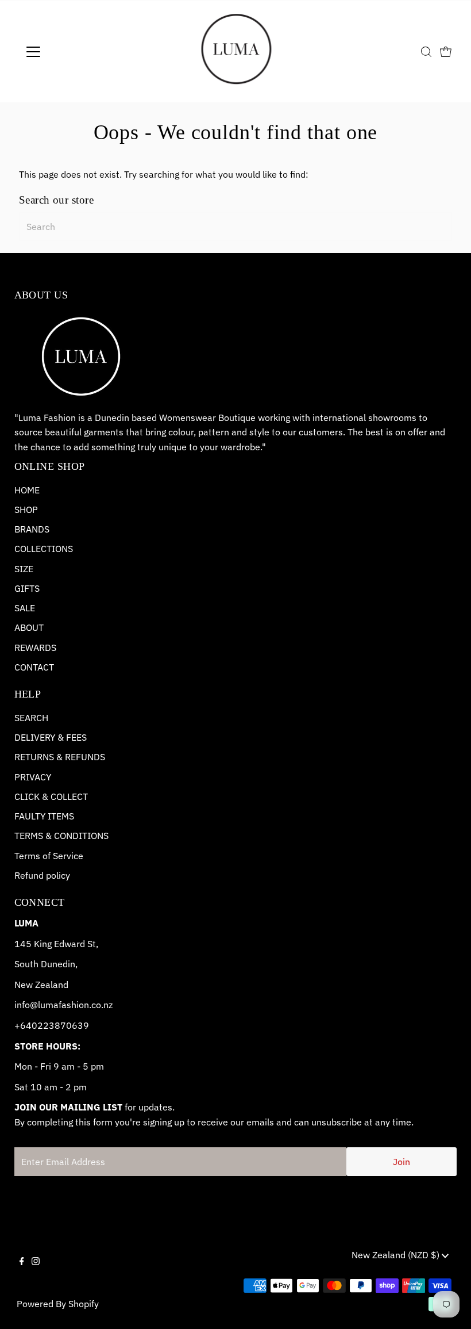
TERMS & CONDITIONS (61, 835)
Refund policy (42, 875)
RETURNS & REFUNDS (59, 757)
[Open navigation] (70, 51)
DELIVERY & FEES (50, 737)
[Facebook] (22, 1271)
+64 (23, 1025)
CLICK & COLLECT (51, 796)
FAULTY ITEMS (44, 816)
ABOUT (29, 627)
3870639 (69, 1025)
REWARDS (35, 647)
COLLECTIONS (43, 548)
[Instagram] (36, 1271)
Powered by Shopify (58, 1303)
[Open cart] (445, 52)
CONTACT (34, 667)
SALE (24, 608)
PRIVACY (32, 777)
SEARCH (31, 717)
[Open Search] (426, 52)
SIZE (23, 569)
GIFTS (27, 588)
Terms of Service (48, 855)
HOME (27, 490)
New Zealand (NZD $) (397, 1255)
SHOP (26, 509)
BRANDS (31, 529)
